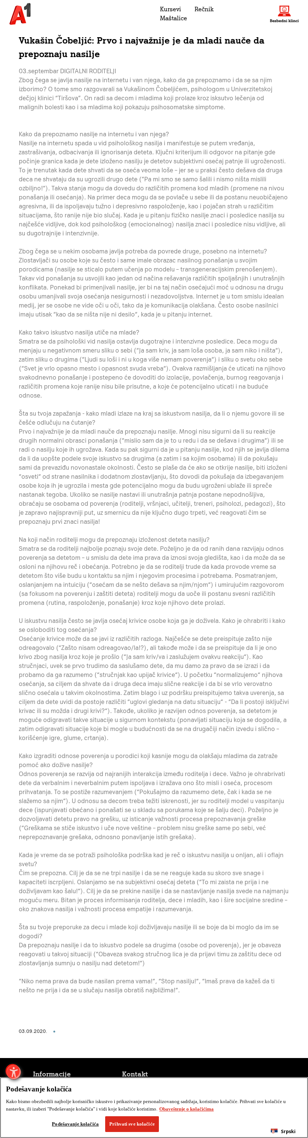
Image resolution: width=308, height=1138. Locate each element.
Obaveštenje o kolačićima (186, 1109)
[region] (154, 1107)
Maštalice (173, 18)
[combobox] (283, 1131)
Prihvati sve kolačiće (132, 1124)
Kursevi (170, 9)
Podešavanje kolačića (75, 1124)
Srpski (288, 1131)
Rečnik (204, 9)
